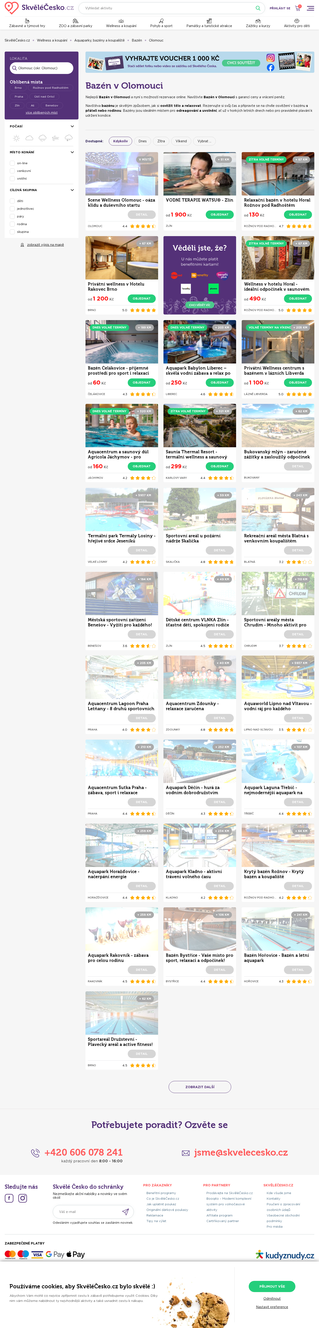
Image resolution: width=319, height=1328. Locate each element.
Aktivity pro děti (297, 26)
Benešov (52, 105)
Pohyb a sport (161, 26)
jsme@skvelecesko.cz (241, 1152)
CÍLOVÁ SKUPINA (23, 190)
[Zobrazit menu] (310, 8)
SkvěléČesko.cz (17, 40)
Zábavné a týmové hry (27, 26)
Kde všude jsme (279, 1193)
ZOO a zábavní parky (75, 26)
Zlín (17, 105)
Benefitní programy (161, 1193)
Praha (19, 96)
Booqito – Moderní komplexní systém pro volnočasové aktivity (228, 1204)
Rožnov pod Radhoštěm (50, 87)
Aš (32, 105)
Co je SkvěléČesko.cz (162, 1198)
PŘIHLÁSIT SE (280, 8)
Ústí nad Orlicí (44, 96)
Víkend (181, 141)
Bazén (137, 40)
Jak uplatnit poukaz (161, 1204)
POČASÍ (16, 126)
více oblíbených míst (42, 112)
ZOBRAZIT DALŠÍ (199, 1087)
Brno (18, 87)
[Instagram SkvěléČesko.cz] (22, 1198)
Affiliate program (219, 1215)
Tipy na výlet (156, 1221)
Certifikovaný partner (222, 1221)
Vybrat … (204, 141)
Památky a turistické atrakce (209, 26)
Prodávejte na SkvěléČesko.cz (229, 1193)
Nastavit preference (272, 1307)
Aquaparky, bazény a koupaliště (99, 40)
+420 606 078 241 (83, 1152)
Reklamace (154, 1215)
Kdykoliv (120, 141)
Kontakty (273, 1198)
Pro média (275, 1226)
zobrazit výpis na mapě (45, 245)
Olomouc (156, 40)
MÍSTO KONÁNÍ (22, 152)
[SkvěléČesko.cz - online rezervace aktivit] (39, 8)
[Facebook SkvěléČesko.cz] (9, 1198)
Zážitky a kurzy (258, 26)
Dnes (142, 141)
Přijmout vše (272, 1286)
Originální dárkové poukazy (167, 1210)
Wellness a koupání (121, 26)
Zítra (161, 141)
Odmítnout (272, 1298)
